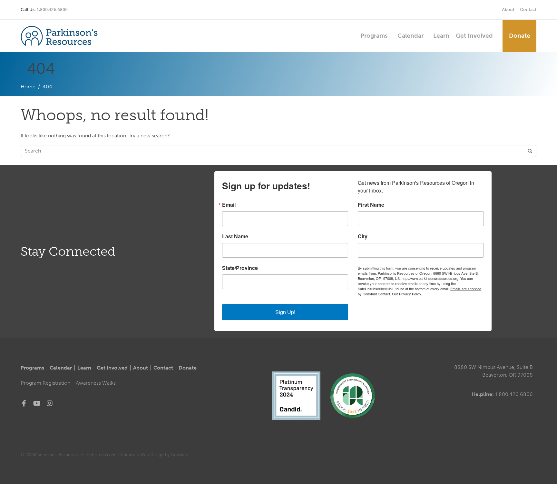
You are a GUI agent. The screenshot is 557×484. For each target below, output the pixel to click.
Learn (441, 35)
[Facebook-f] (24, 403)
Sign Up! (285, 312)
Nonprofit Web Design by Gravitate (154, 454)
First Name (371, 204)
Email (229, 204)
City (362, 236)
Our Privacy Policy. (407, 293)
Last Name (235, 236)
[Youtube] (37, 403)
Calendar (410, 35)
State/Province (240, 268)
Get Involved (474, 35)
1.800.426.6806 (52, 9)
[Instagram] (49, 403)
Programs (374, 35)
